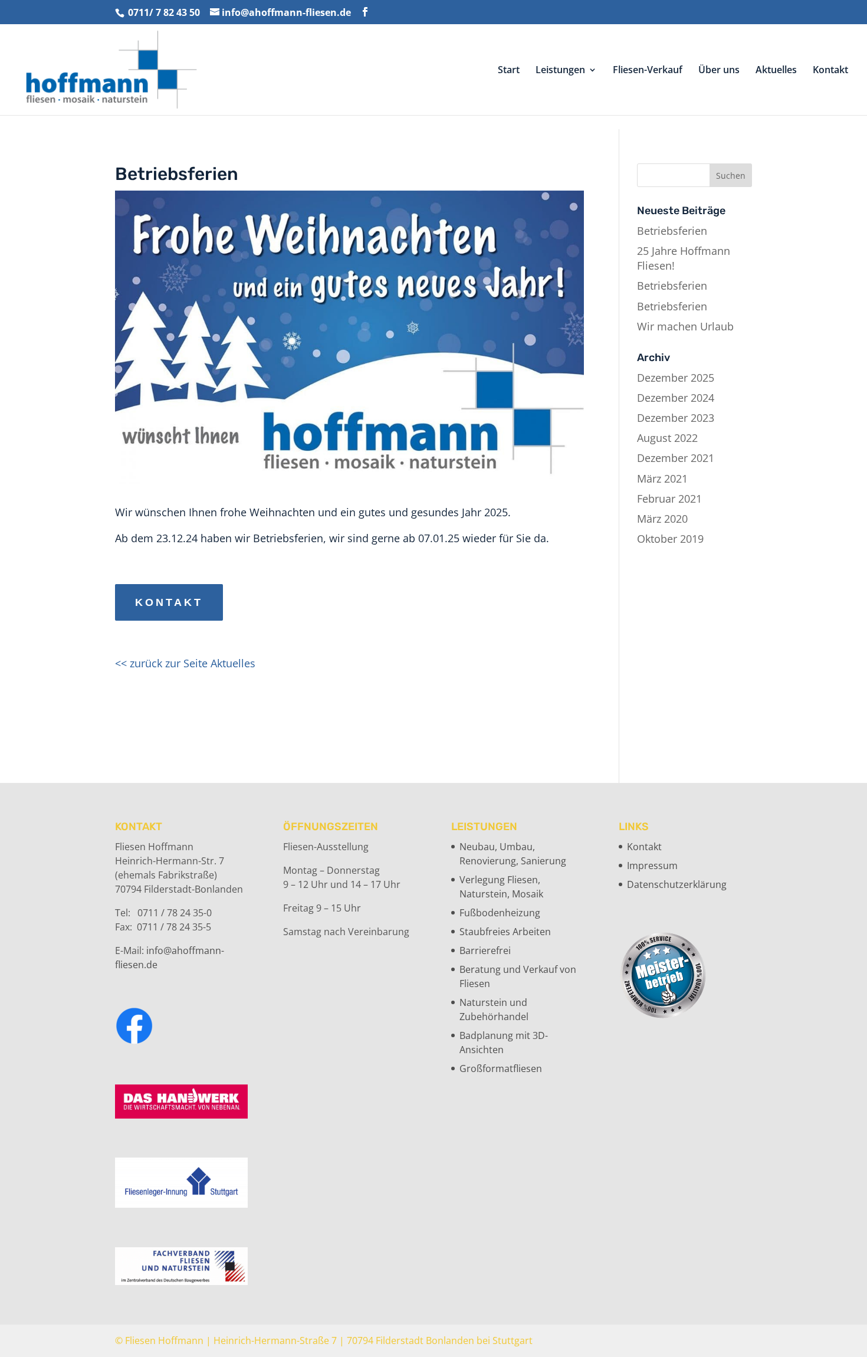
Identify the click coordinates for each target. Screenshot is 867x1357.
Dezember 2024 (675, 398)
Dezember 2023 (675, 418)
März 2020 (662, 519)
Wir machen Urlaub (685, 326)
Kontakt (169, 602)
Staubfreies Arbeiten (505, 931)
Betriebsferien (672, 231)
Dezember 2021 (675, 458)
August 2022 (667, 438)
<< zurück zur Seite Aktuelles (185, 663)
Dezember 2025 (675, 378)
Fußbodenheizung (499, 912)
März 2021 (662, 478)
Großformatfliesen (500, 1068)
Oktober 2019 (670, 539)
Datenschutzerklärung (677, 884)
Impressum (652, 865)
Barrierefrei (485, 950)
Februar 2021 (669, 498)
